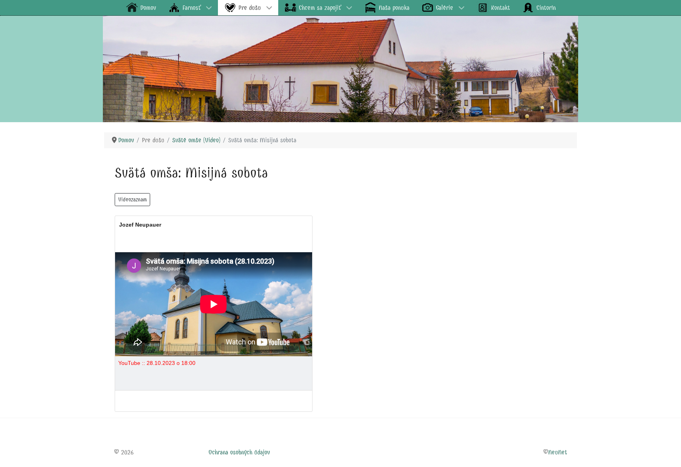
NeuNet (557, 452)
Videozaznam (132, 199)
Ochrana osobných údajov (239, 452)
